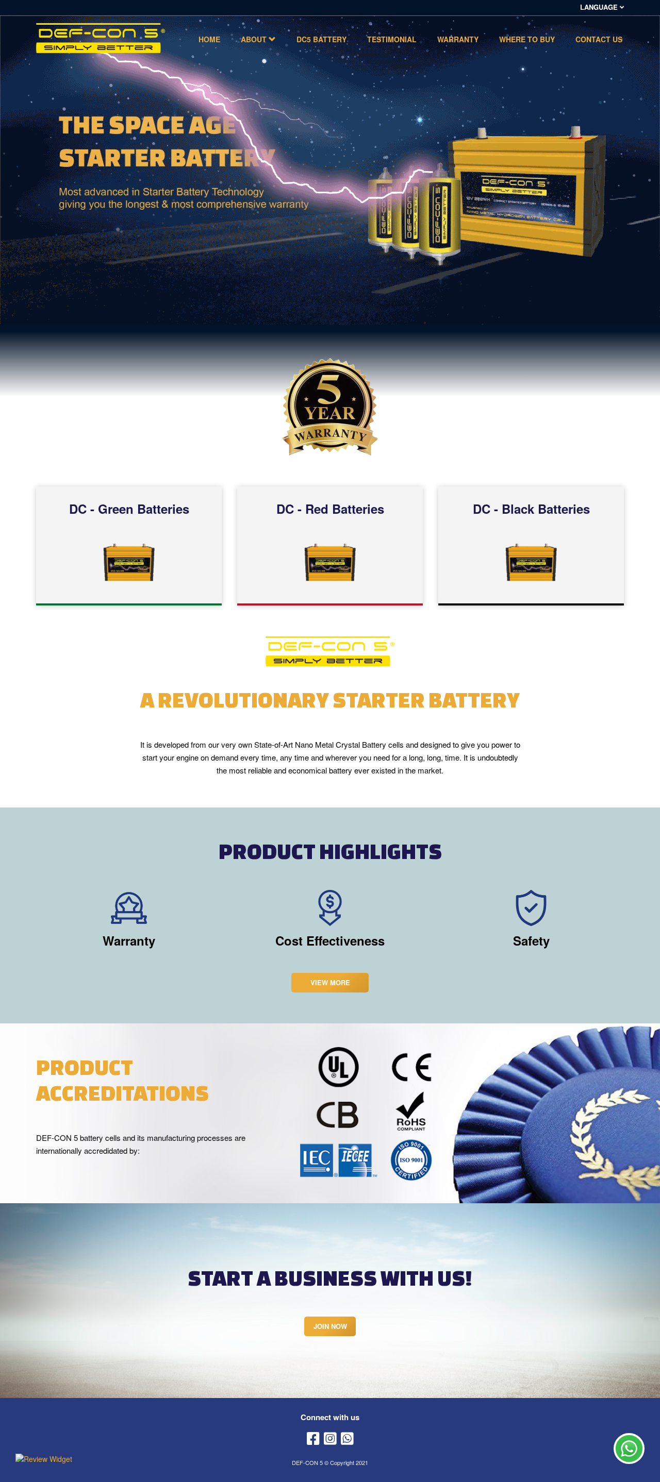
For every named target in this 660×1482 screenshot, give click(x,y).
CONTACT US (598, 39)
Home (209, 39)
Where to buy (527, 39)
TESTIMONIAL (392, 39)
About (255, 39)
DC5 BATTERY (321, 39)
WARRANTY (457, 39)
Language (600, 7)
